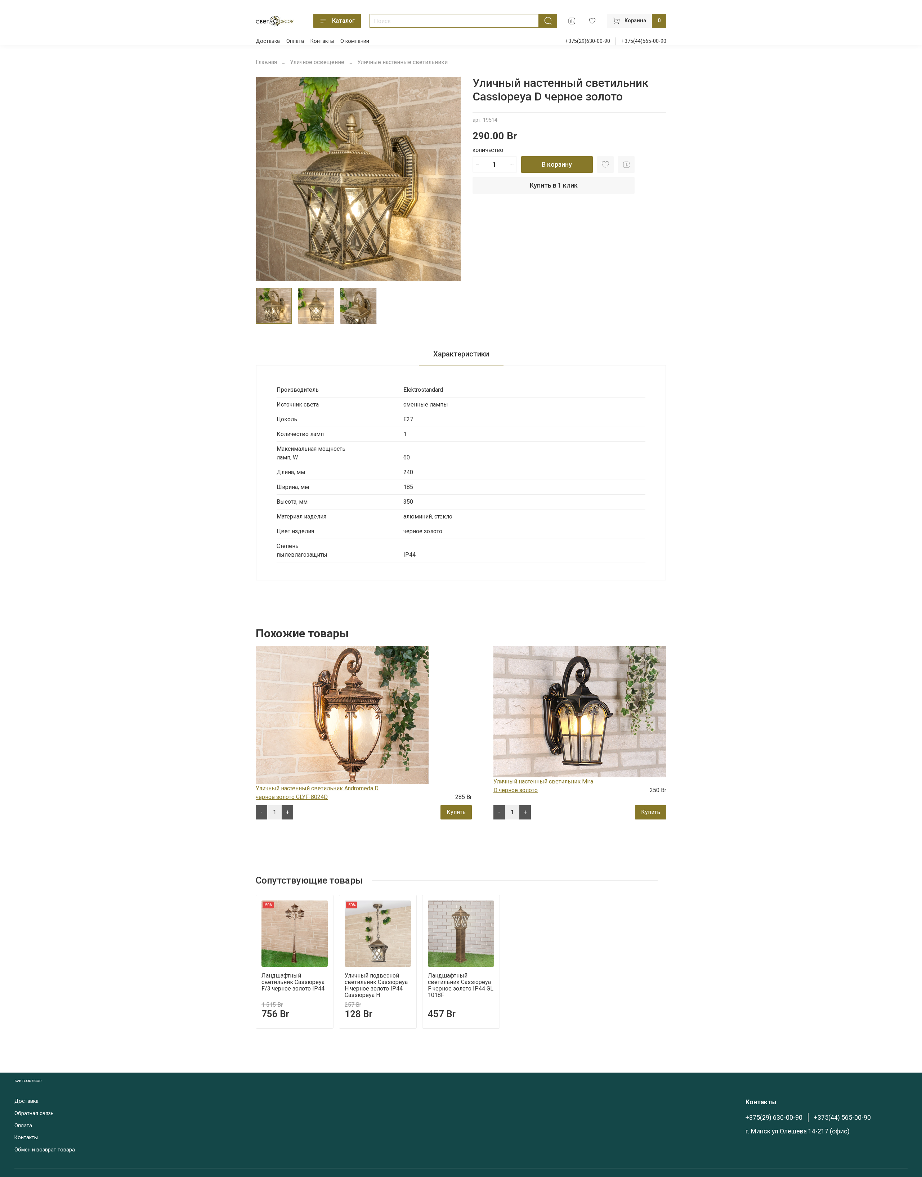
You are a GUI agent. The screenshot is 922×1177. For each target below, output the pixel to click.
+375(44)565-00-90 (643, 41)
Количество (488, 150)
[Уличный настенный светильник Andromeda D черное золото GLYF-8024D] (342, 714)
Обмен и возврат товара (44, 1150)
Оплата (295, 41)
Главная (266, 62)
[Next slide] (449, 179)
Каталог (343, 20)
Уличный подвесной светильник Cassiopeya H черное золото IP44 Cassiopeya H (376, 985)
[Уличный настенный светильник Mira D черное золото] (579, 711)
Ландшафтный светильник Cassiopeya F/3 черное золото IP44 (293, 982)
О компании (354, 41)
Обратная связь (34, 1113)
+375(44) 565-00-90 (842, 1117)
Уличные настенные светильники (402, 62)
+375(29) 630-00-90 (774, 1117)
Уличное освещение (317, 62)
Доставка (268, 41)
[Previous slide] (267, 179)
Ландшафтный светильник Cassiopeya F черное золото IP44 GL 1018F (460, 985)
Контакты (322, 41)
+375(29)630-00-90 (587, 41)
